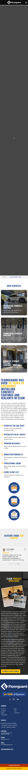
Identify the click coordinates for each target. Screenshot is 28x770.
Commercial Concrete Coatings (9, 725)
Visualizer (3, 711)
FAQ (15, 711)
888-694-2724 (5, 739)
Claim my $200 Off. (14, 765)
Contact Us (17, 713)
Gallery (2, 713)
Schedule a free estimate (10, 671)
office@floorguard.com (7, 744)
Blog (15, 709)
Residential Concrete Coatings (8, 723)
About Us (3, 709)
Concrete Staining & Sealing (8, 727)
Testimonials (4, 715)
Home (4, 277)
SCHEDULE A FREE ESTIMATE (14, 768)
